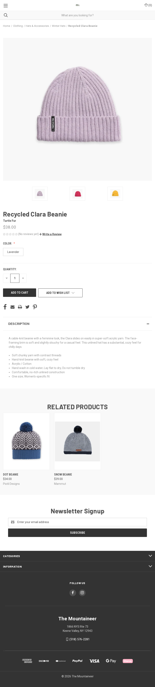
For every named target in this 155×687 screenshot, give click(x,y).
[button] (50, 234)
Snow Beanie (63, 474)
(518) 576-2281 (79, 639)
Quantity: (10, 269)
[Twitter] (27, 307)
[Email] (12, 307)
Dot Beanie (10, 474)
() (150, 5)
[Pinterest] (35, 307)
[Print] (20, 307)
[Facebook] (5, 307)
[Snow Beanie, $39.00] (77, 441)
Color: (8, 243)
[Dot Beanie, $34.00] (26, 441)
